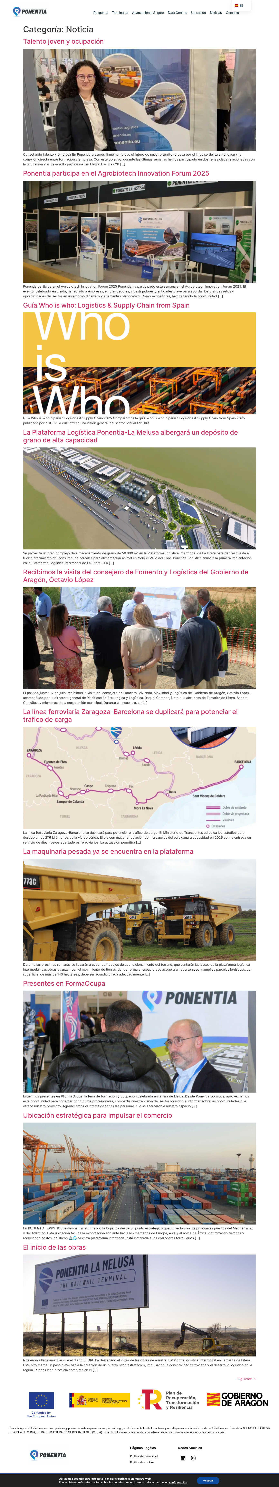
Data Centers (177, 12)
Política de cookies (142, 1462)
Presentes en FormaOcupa (64, 983)
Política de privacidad (144, 1456)
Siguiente (247, 1379)
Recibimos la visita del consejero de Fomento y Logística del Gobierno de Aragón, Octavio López (136, 576)
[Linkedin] (183, 1458)
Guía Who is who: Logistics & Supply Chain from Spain (106, 305)
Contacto (232, 12)
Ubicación (198, 12)
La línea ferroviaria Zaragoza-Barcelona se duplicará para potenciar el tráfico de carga (130, 715)
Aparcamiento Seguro (148, 12)
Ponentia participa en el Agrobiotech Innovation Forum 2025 (116, 173)
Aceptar (208, 1481)
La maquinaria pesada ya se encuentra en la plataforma (108, 851)
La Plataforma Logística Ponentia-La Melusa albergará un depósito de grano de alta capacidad (130, 436)
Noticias (216, 12)
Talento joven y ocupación (63, 41)
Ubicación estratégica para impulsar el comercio (97, 1115)
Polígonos (100, 12)
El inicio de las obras (54, 1247)
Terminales (120, 12)
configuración (178, 1482)
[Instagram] (193, 1458)
